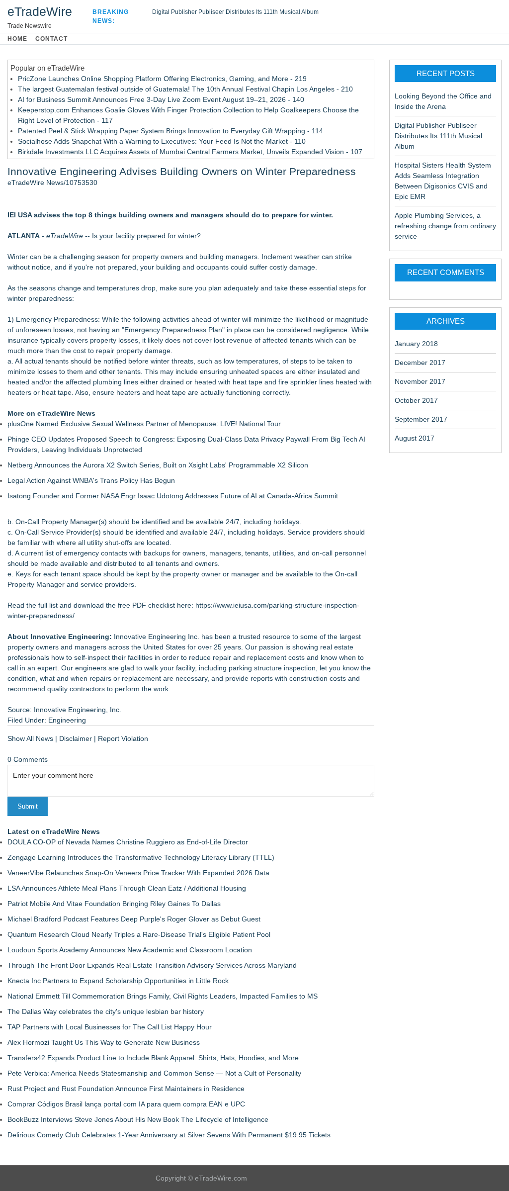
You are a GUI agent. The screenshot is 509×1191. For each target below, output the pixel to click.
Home (17, 38)
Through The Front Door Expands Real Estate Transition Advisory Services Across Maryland (152, 965)
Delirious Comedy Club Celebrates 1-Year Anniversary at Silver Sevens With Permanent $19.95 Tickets (169, 1135)
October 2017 (416, 400)
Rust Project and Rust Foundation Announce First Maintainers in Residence (126, 1089)
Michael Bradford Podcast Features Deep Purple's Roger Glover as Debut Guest (133, 919)
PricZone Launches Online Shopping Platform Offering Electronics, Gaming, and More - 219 (162, 79)
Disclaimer (75, 738)
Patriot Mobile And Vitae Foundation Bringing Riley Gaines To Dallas (114, 904)
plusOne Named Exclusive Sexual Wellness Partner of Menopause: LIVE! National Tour (144, 424)
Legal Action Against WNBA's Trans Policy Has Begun (91, 480)
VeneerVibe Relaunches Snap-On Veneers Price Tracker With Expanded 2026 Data (138, 873)
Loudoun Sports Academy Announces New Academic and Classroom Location (129, 950)
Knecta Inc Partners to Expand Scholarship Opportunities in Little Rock (118, 981)
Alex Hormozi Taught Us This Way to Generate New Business (103, 1042)
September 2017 (421, 419)
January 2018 (416, 344)
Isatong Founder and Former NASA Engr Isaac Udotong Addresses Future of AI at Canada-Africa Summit (172, 496)
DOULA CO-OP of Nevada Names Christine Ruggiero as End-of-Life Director (127, 842)
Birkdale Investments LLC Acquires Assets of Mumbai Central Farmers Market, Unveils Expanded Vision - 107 (190, 152)
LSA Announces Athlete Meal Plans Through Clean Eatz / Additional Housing (126, 888)
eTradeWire (39, 11)
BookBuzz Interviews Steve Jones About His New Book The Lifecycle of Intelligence (137, 1119)
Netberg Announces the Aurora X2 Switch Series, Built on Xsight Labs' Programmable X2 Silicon (157, 465)
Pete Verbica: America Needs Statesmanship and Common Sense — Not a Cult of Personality (154, 1073)
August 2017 (414, 438)
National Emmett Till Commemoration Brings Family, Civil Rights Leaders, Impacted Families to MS (162, 996)
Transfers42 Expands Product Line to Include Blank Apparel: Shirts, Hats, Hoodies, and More (153, 1058)
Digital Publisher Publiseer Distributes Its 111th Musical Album (235, 11)
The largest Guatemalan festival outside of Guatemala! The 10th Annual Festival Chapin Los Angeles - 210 (185, 89)
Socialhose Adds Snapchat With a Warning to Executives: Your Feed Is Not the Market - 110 (162, 141)
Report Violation (123, 738)
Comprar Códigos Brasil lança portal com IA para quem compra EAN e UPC (126, 1104)
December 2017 (420, 362)
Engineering (67, 720)
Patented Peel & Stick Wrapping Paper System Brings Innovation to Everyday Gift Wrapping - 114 (170, 131)
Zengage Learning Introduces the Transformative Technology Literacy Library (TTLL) (140, 857)
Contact (51, 38)
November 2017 (420, 381)
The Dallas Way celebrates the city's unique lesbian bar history (105, 1011)
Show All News (30, 738)
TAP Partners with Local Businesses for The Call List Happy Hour (109, 1027)
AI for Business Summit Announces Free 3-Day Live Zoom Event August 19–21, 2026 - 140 (161, 99)
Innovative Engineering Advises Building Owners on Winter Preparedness (181, 171)
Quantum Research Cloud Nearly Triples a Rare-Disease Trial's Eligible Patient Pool (138, 934)
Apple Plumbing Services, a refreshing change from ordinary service (445, 225)
